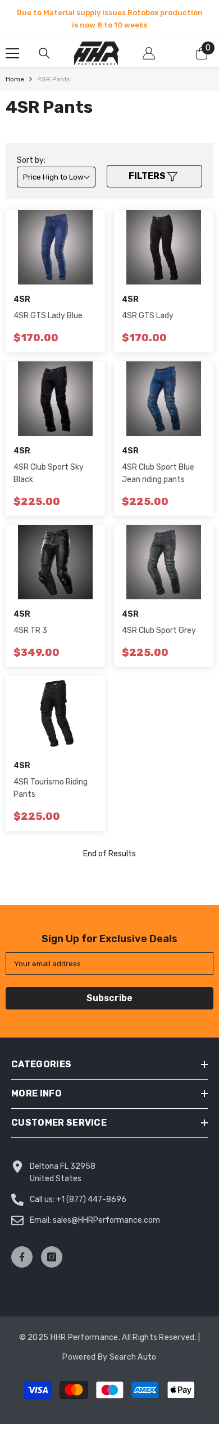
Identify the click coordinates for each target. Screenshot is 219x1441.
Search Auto (133, 1357)
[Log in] (149, 53)
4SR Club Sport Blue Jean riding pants (158, 473)
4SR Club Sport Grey (159, 630)
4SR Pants (54, 79)
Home (15, 79)
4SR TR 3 (30, 630)
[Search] (44, 53)
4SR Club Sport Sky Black (48, 473)
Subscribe (109, 998)
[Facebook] (22, 1257)
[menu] (12, 53)
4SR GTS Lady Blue (48, 315)
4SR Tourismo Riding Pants (50, 788)
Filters (148, 176)
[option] (109, 19)
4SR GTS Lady (148, 315)
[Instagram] (51, 1257)
